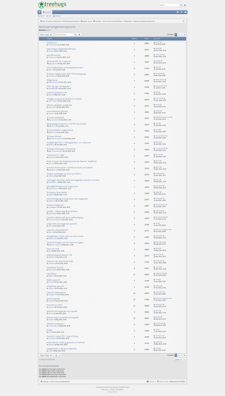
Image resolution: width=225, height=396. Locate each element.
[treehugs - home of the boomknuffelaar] (52, 5)
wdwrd (51, 319)
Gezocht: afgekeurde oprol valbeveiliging (65, 217)
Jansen (51, 288)
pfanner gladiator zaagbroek (59, 105)
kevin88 (158, 61)
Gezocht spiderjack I (56, 323)
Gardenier (52, 294)
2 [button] (178, 34)
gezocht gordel (53, 298)
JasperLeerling (160, 273)
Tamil (50, 176)
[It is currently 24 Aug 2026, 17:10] (183, 21)
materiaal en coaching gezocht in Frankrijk (66, 342)
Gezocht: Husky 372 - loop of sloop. (63, 336)
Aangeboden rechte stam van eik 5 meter (65, 236)
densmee (158, 254)
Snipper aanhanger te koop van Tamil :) (64, 173)
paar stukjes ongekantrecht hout (61, 48)
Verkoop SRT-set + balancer (59, 61)
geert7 (49, 30)
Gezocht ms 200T (54, 305)
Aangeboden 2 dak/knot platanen (62, 348)
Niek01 (51, 144)
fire (50, 332)
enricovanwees (160, 86)
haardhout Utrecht (55, 267)
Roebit (51, 51)
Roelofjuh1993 (53, 88)
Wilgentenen (52, 80)
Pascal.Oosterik (56, 138)
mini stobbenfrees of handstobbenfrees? (65, 67)
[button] (184, 34)
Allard (157, 248)
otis (50, 226)
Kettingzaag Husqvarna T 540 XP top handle (66, 123)
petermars (52, 107)
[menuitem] (178, 12)
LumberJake (53, 326)
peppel (51, 194)
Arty (108, 389)
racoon (51, 113)
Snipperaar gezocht (55, 286)
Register (58, 16)
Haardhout (51, 273)
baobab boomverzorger (163, 117)
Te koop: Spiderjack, (55, 117)
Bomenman (52, 76)
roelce (158, 179)
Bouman (51, 157)
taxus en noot (53, 248)
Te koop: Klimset (54, 136)
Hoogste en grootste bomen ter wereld (64, 98)
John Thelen (53, 101)
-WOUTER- (159, 292)
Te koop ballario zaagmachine (60, 130)
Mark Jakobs (55, 245)
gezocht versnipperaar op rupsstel (62, 311)
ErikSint (158, 317)
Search (42, 16)
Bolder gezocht (53, 280)
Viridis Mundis (53, 82)
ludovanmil (159, 173)
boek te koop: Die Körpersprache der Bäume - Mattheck (72, 161)
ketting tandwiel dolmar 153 (59, 255)
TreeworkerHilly (56, 151)
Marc (50, 70)
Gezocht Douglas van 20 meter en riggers (65, 242)
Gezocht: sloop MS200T (57, 230)
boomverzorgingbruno (163, 229)
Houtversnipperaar (55, 205)
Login (50, 16)
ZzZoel (51, 282)
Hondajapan (52, 207)
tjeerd (50, 313)
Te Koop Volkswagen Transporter (61, 148)
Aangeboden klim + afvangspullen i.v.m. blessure (69, 142)
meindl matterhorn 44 (57, 92)
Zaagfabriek (52, 182)
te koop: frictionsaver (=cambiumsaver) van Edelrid (69, 167)
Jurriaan (51, 263)
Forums (48, 12)
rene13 (158, 267)
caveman (54, 120)
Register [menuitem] (186, 12)
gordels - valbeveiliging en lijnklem (62, 211)
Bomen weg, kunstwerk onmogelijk (62, 317)
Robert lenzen (53, 188)
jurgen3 (53, 63)
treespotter (159, 186)
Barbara (51, 238)
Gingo (49, 330)
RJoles (158, 104)
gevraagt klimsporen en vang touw (62, 186)
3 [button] (181, 34)
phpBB (106, 387)
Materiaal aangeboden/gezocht (57, 26)
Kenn (53, 126)
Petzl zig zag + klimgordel (58, 86)
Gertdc (158, 111)
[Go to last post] (161, 42)
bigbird (51, 257)
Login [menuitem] (182, 12)
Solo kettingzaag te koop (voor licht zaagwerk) (67, 198)
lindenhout (52, 42)
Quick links (40, 12)
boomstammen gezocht (57, 111)
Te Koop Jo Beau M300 (57, 192)
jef (49, 251)
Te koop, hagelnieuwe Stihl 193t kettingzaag (66, 73)
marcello (51, 301)
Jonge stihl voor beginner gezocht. (62, 223)
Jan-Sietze (52, 338)
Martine (51, 344)
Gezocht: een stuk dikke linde (60, 261)
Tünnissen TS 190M (55, 155)
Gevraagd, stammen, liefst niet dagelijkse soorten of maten (73, 180)
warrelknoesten (54, 55)
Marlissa (51, 201)
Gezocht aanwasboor (56, 292)
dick (50, 95)
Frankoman (52, 45)
